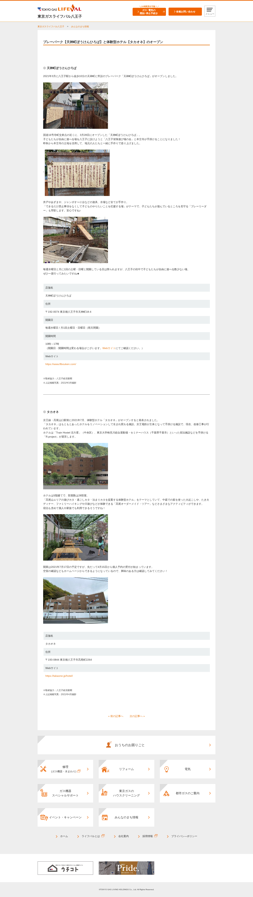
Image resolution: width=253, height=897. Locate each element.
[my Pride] (126, 868)
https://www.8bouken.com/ (60, 364)
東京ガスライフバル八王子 (51, 26)
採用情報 (147, 836)
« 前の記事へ (115, 716)
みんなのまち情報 (80, 26)
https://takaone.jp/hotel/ (59, 675)
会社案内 (123, 836)
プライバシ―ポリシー (184, 836)
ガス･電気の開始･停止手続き (149, 12)
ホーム (64, 836)
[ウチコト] (65, 868)
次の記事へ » (137, 716)
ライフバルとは (91, 836)
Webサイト (109, 348)
